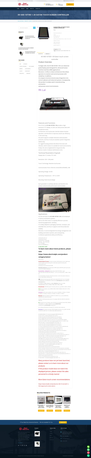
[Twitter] (18, 445)
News (27, 8)
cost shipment (31, 66)
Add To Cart (41, 410)
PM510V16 (56, 283)
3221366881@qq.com (66, 438)
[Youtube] (26, 445)
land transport (27, 68)
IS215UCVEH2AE (47, 305)
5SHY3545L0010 (59, 280)
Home (18, 8)
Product (22, 8)
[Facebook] (20, 445)
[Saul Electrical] (23, 4)
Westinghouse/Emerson (42, 267)
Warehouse (28, 73)
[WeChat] (88, 446)
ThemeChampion (70, 455)
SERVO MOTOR (22, 73)
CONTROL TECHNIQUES (23, 66)
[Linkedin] (22, 445)
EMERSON (21, 68)
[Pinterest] (24, 445)
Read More (20, 442)
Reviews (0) (47, 53)
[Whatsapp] (88, 449)
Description (40, 53)
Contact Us (70, 4)
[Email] (88, 452)
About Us (32, 8)
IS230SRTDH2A (58, 303)
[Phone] (88, 455)
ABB (39, 279)
